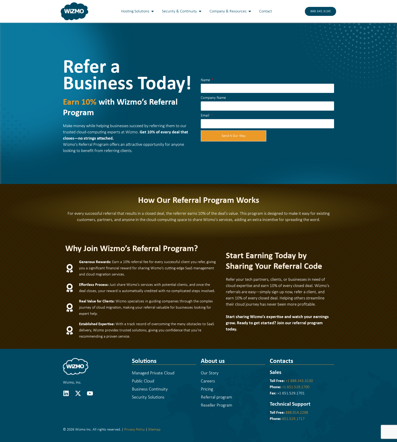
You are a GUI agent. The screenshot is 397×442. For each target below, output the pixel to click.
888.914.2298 (297, 413)
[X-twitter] (78, 393)
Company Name (213, 98)
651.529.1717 (293, 419)
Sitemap (154, 429)
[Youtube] (90, 393)
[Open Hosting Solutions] (152, 11)
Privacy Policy (134, 429)
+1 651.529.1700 (295, 387)
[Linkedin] (66, 393)
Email (205, 116)
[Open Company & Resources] (250, 11)
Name (206, 80)
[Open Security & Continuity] (200, 11)
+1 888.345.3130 (299, 381)
